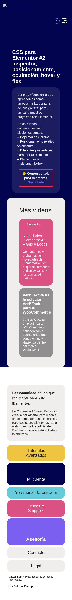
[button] (64, 21)
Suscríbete (36, 182)
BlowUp (28, 586)
